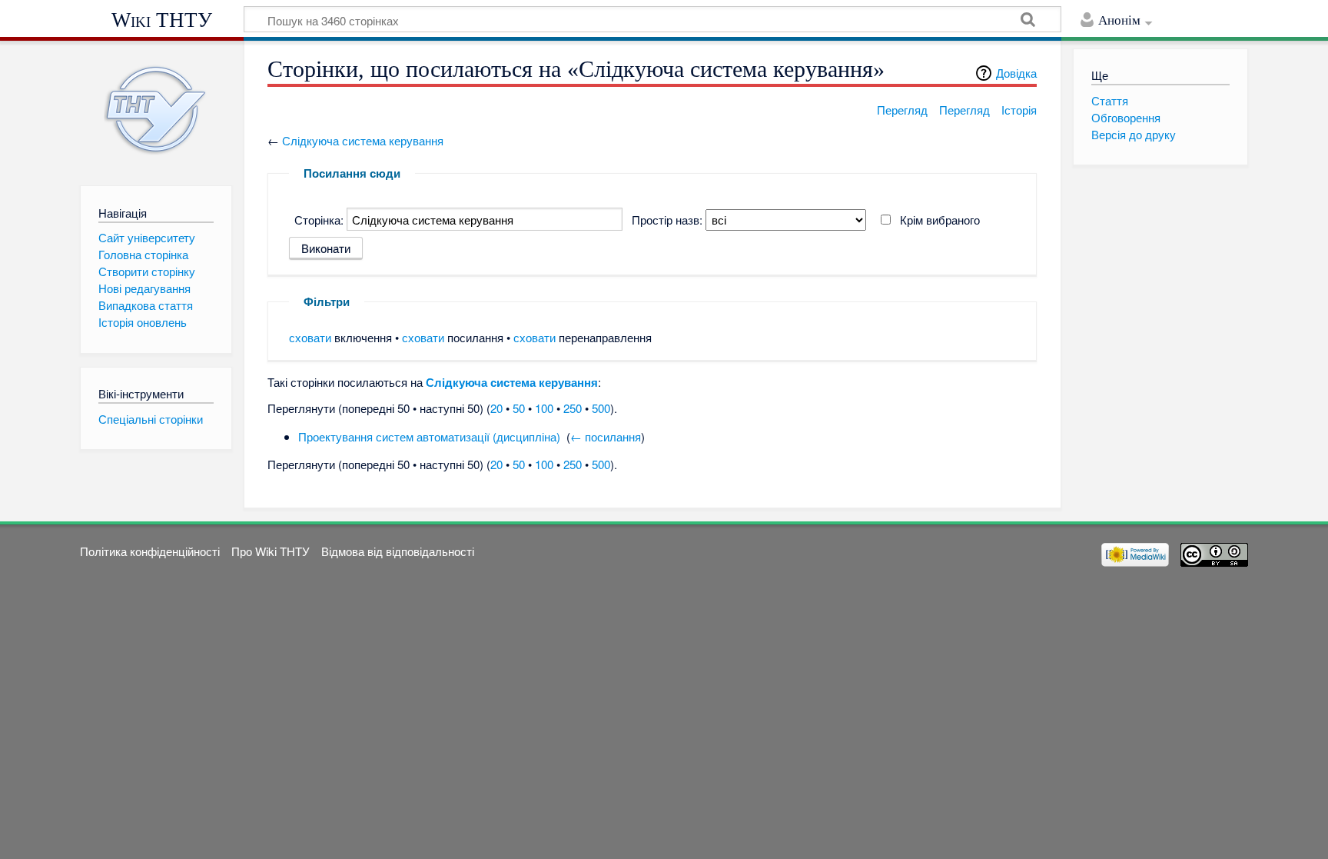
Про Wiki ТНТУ (270, 551)
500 (601, 408)
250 (572, 408)
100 (544, 408)
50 (519, 408)
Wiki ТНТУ (161, 20)
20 (496, 408)
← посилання (605, 436)
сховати (310, 337)
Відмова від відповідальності (397, 551)
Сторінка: (319, 219)
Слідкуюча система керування (362, 140)
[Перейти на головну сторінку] (155, 109)
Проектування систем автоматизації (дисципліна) (429, 436)
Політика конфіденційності (150, 551)
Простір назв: (667, 219)
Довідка (1016, 73)
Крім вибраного (940, 219)
